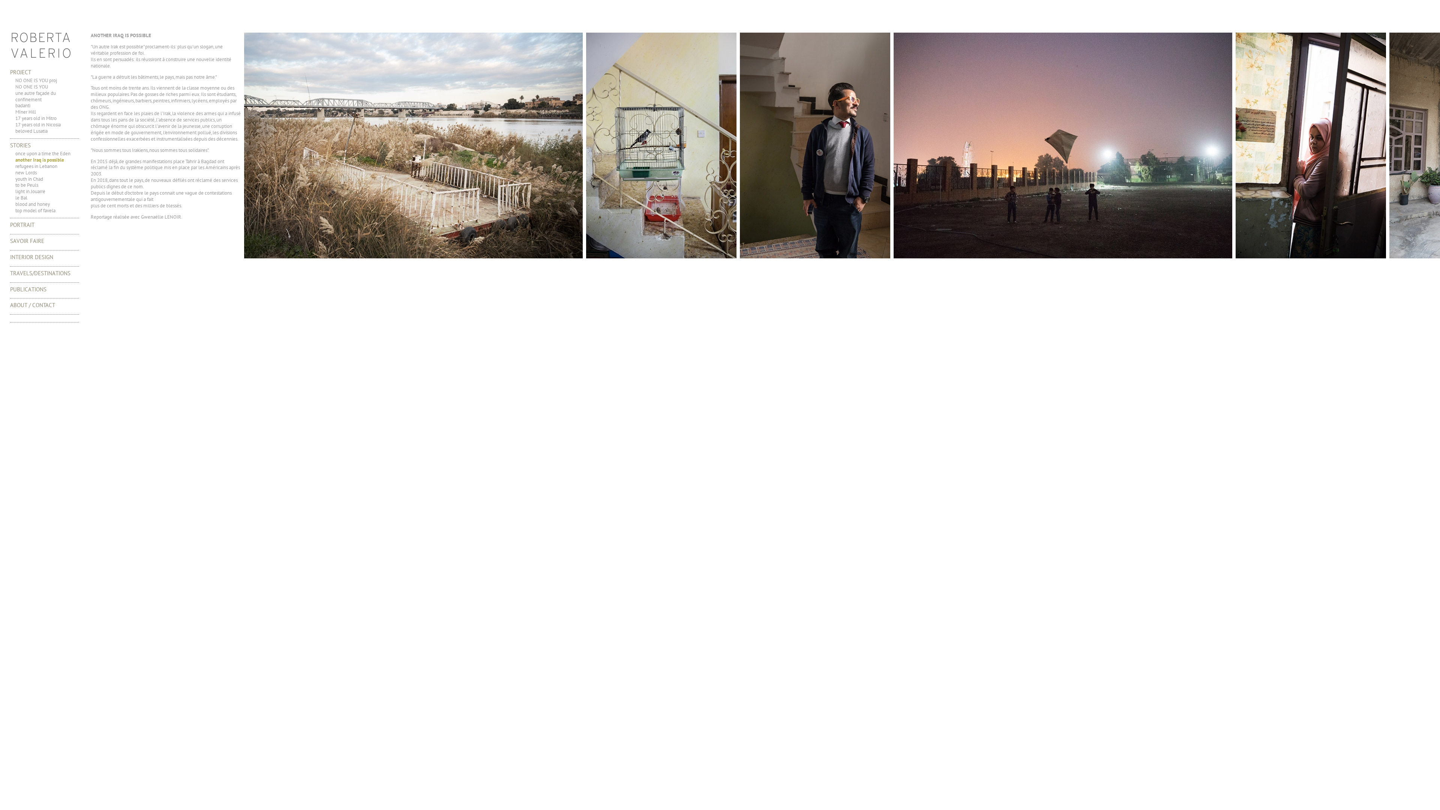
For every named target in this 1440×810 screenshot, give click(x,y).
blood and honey (32, 204)
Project (20, 72)
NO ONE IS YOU (31, 87)
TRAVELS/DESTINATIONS (40, 273)
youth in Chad (29, 179)
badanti (22, 105)
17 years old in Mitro (36, 118)
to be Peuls (26, 185)
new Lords (26, 173)
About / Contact (32, 305)
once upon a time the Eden (42, 153)
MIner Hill (25, 112)
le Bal (21, 198)
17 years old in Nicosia (38, 125)
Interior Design (31, 257)
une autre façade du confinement (35, 96)
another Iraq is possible (39, 160)
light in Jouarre (30, 191)
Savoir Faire (27, 240)
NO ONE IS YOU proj (36, 80)
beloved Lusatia (31, 131)
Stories (20, 145)
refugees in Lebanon (36, 166)
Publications (28, 289)
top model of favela (35, 210)
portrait (22, 224)
